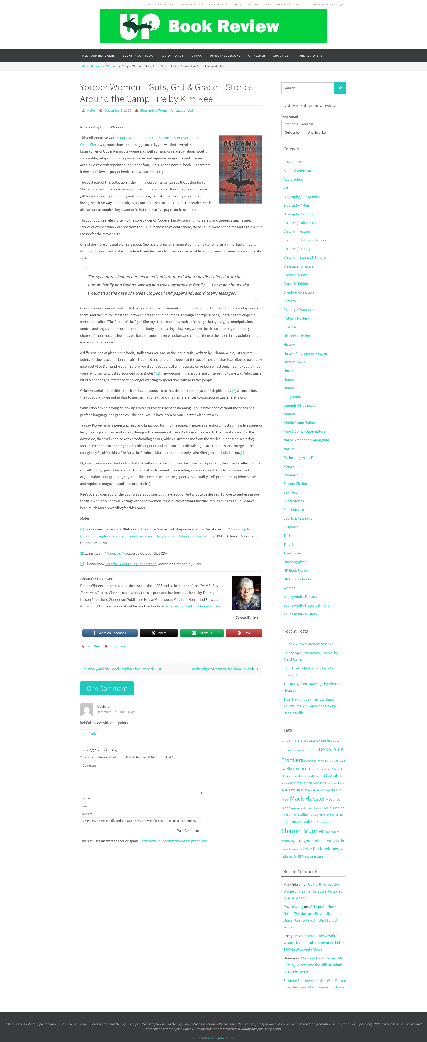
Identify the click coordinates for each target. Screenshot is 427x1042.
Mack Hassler (307, 798)
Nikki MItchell (290, 815)
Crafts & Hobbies (296, 283)
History (289, 344)
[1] (158, 373)
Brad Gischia (322, 741)
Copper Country (296, 274)
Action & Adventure (298, 170)
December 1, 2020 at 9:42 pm (116, 712)
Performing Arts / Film (301, 457)
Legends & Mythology (300, 405)
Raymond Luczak (295, 821)
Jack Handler (300, 776)
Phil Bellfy (337, 815)
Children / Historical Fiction (305, 240)
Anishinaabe (307, 741)
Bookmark (117, 646)
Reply (92, 733)
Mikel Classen (334, 808)
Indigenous (292, 396)
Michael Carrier (313, 808)
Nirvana (213, 1038)
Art (286, 187)
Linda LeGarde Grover (319, 789)
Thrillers (290, 535)
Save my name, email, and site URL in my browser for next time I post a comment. (140, 820)
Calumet (335, 741)
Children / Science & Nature (305, 257)
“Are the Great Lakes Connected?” (131, 563)
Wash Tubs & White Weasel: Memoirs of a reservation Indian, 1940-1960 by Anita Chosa (315, 942)
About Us (302, 4)
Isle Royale (287, 776)
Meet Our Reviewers (160, 4)
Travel (288, 544)
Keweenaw (331, 783)
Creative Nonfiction (299, 292)
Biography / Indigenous (302, 196)
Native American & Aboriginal (306, 439)
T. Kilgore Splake (309, 840)
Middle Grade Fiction (299, 422)
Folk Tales (291, 326)
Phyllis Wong (293, 906)
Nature (289, 448)
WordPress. (227, 1038)
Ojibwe (305, 814)
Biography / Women (103, 66)
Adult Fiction (293, 179)
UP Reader (284, 4)
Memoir (289, 413)
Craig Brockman (309, 750)
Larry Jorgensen (298, 789)
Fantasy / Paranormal (301, 309)
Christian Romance (298, 266)
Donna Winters (314, 761)
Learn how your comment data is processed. (174, 840)
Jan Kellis (313, 776)
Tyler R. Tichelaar (319, 849)
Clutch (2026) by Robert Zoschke (308, 643)
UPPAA (237, 4)
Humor (289, 379)
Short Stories (294, 500)
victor (91, 110)
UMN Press (301, 857)
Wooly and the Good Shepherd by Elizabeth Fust (124, 668)
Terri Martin (334, 840)
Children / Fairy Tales (300, 222)
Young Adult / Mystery (300, 613)
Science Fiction (295, 483)
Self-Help (291, 492)
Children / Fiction (297, 231)
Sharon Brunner (302, 831)
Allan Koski (294, 741)
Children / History (297, 248)
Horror (289, 370)
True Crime (292, 553)
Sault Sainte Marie (320, 822)
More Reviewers (324, 4)
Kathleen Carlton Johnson (306, 783)
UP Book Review (296, 570)
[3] (242, 452)
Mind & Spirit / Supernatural (305, 431)
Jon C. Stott (328, 775)
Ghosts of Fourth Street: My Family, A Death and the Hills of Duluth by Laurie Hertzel (313, 965)
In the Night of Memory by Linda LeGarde (223, 668)
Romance (291, 474)
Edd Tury (330, 761)
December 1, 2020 (118, 110)
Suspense (291, 526)
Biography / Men (296, 205)
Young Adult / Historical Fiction (307, 605)
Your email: (290, 116)
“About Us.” (114, 553)
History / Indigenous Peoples (306, 353)
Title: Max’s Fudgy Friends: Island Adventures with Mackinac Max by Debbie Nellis (310, 706)
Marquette (296, 808)
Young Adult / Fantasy (300, 596)
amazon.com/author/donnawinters (192, 606)
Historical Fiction (297, 335)
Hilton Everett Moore (312, 769)
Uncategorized (182, 110)
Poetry (289, 466)
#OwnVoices (293, 161)
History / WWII (294, 361)
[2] (234, 390)
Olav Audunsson (320, 814)
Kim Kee (94, 646)
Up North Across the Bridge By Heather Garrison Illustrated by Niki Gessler (313, 891)
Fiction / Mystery (296, 318)
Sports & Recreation (299, 518)
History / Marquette (334, 769)
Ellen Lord (294, 768)
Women (289, 587)
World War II (316, 856)
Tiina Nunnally (291, 849)
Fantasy (290, 300)
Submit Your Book (191, 4)
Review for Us (218, 4)
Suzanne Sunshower (299, 980)
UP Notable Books (259, 4)
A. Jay (284, 741)
